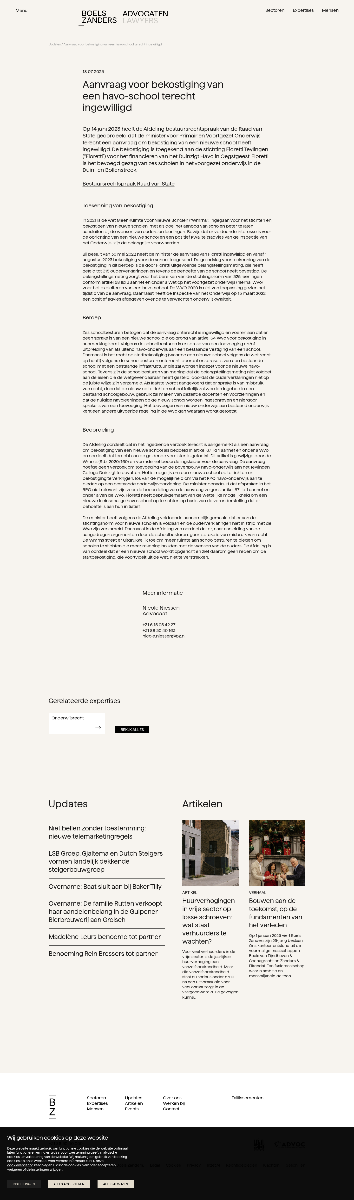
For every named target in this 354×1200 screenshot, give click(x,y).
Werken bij (174, 1103)
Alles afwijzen (115, 1184)
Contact (171, 1109)
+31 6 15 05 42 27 (159, 624)
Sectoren (96, 1097)
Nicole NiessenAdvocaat (161, 610)
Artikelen (134, 1103)
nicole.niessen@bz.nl (164, 636)
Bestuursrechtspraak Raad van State (129, 183)
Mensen (95, 1109)
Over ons (172, 1097)
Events (132, 1109)
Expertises (97, 1103)
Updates (55, 44)
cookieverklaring (20, 1165)
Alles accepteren (69, 1184)
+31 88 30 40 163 (159, 630)
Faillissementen (247, 1097)
